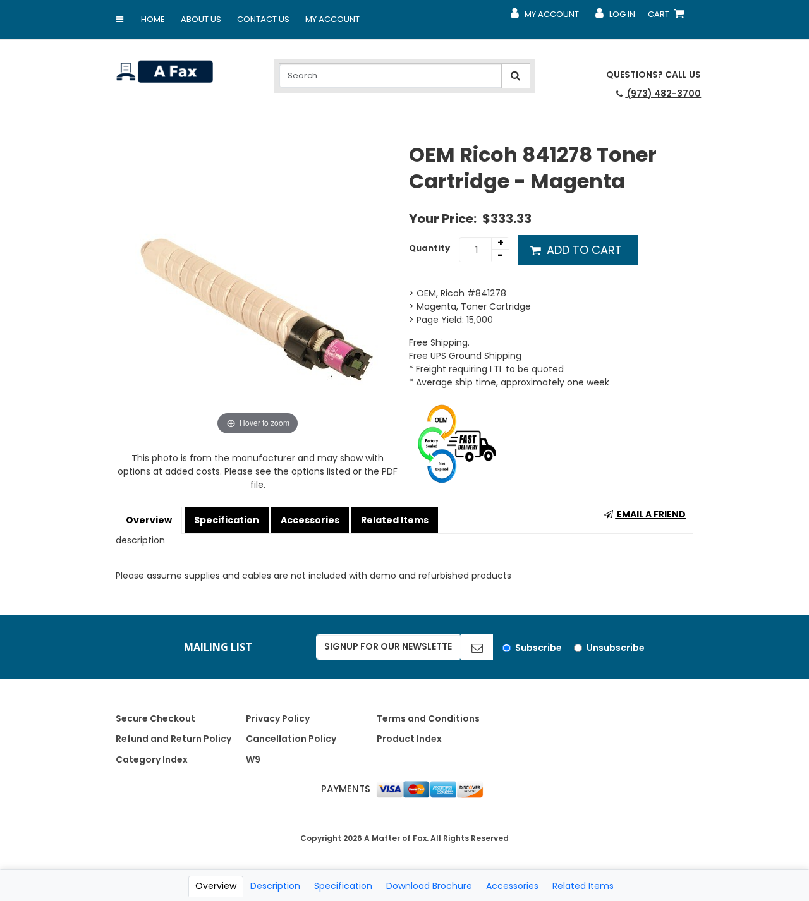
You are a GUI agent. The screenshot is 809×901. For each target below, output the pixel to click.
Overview (149, 520)
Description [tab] (275, 886)
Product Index (409, 738)
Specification (226, 520)
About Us (201, 19)
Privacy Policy (278, 718)
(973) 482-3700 (663, 93)
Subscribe (538, 647)
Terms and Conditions (428, 718)
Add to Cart (583, 250)
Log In (614, 17)
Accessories (310, 520)
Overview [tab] (215, 886)
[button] (119, 19)
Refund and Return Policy (173, 738)
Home (153, 19)
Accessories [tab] (512, 886)
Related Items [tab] (583, 886)
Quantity (429, 248)
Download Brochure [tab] (429, 886)
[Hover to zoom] (258, 289)
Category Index (152, 759)
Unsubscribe (616, 647)
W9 (253, 759)
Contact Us (263, 19)
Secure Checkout (155, 718)
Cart (668, 17)
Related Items (395, 520)
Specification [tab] (343, 886)
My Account (332, 19)
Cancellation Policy (291, 738)
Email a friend (650, 514)
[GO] (477, 647)
